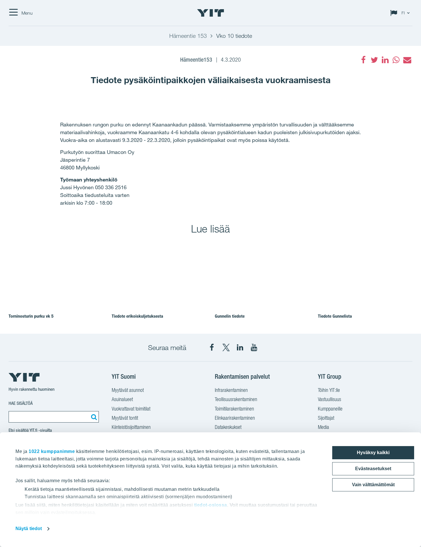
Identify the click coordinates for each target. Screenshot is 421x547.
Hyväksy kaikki (373, 452)
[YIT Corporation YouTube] (254, 347)
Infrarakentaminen (231, 390)
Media (323, 427)
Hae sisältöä (21, 403)
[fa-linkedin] (385, 60)
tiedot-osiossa (210, 505)
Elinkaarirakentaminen (235, 418)
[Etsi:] (93, 416)
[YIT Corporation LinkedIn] (240, 347)
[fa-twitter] (374, 60)
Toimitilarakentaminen (234, 409)
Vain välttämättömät (373, 484)
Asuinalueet (122, 399)
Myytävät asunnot (128, 390)
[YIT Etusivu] (210, 13)
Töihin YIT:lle (329, 390)
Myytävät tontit (125, 418)
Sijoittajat (326, 418)
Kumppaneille (330, 409)
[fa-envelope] (407, 60)
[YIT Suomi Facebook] (212, 347)
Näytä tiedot (28, 528)
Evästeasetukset (373, 468)
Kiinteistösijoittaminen (131, 427)
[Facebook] (363, 60)
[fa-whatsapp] (396, 60)
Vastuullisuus (329, 399)
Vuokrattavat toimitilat (131, 409)
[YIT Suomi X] (226, 347)
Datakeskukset (228, 427)
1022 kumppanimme (52, 451)
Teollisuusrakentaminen (236, 399)
